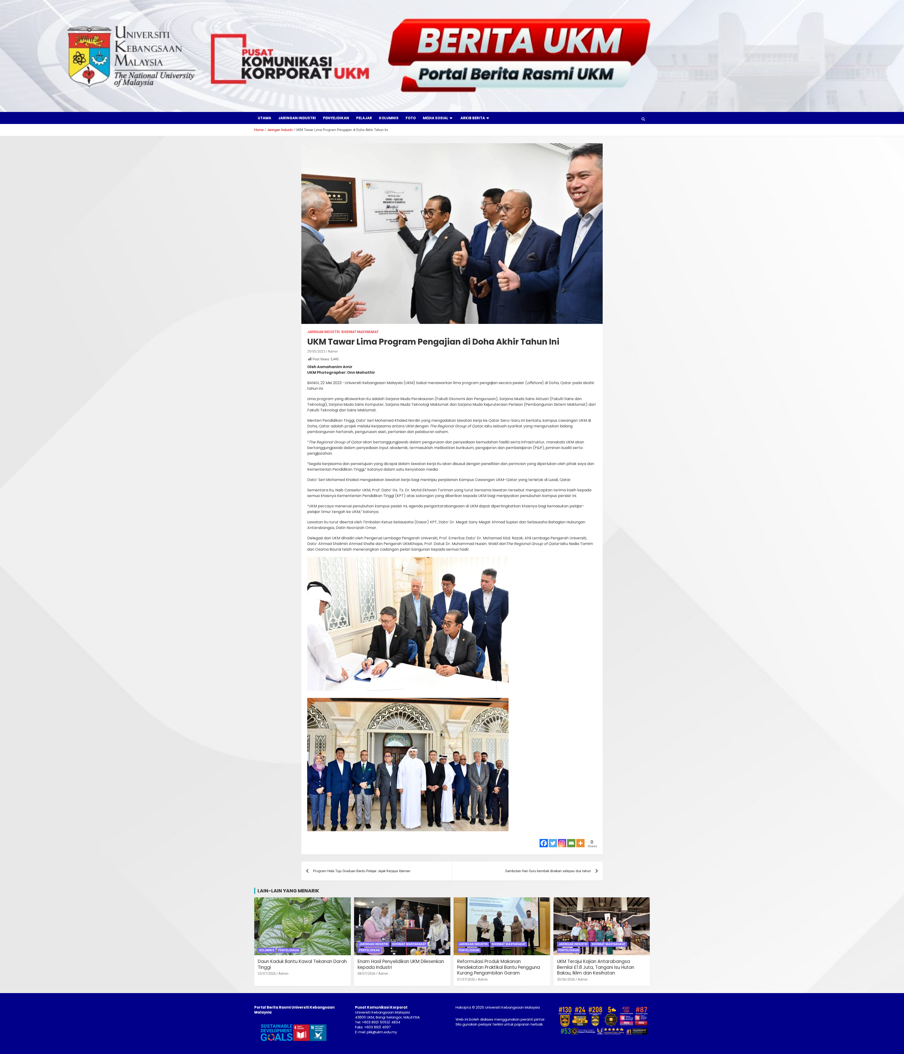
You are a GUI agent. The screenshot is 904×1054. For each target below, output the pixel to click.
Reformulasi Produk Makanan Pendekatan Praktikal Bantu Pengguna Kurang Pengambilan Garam (498, 967)
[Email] (571, 843)
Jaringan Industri (297, 117)
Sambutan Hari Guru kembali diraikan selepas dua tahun (548, 871)
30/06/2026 (566, 979)
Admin (333, 351)
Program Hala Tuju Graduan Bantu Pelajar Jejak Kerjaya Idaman (361, 871)
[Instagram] (562, 843)
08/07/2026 (366, 973)
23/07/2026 (267, 973)
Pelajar (364, 117)
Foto (411, 117)
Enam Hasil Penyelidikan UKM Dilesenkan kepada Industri (401, 964)
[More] (580, 843)
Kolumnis (389, 117)
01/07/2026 (466, 979)
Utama (264, 117)
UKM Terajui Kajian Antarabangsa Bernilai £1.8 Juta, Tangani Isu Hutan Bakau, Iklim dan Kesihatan (595, 967)
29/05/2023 (316, 351)
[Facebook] (544, 843)
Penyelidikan (336, 117)
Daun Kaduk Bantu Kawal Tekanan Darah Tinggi (302, 964)
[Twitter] (553, 843)
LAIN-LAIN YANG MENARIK (288, 890)
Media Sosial (435, 117)
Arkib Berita (472, 117)
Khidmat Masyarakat (360, 332)
